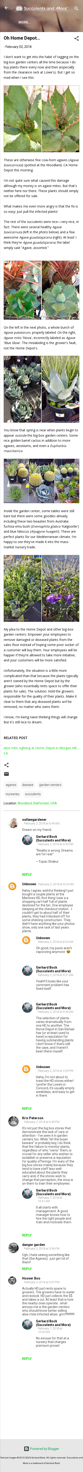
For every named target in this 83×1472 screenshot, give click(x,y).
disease (27, 785)
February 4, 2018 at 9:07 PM (41, 1282)
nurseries (12, 794)
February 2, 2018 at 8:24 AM (55, 941)
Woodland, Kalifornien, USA (37, 803)
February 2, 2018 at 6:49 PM (41, 1122)
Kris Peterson (32, 1118)
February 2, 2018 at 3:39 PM (55, 1070)
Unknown (29, 884)
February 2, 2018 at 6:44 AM (41, 823)
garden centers (50, 785)
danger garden (33, 1245)
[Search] (76, 9)
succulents (33, 794)
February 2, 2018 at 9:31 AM (55, 975)
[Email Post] (6, 775)
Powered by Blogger (44, 1449)
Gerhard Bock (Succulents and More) (53, 838)
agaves (11, 785)
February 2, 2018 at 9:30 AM (55, 844)
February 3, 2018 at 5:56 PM (41, 1248)
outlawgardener (34, 819)
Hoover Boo (31, 1278)
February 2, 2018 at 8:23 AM (56, 884)
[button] (76, 39)
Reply (27, 874)
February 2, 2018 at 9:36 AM (55, 1011)
